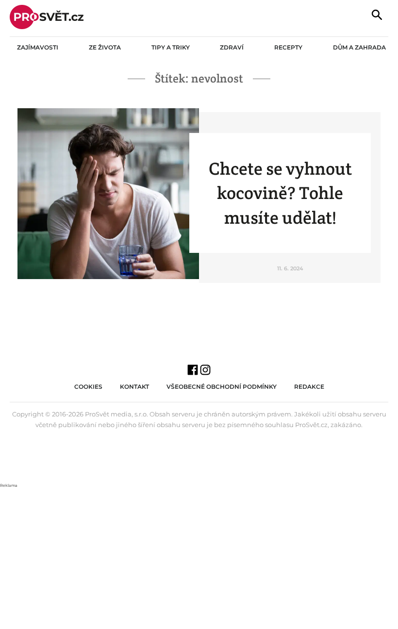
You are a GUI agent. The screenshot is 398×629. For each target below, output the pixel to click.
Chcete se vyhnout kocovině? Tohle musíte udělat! (280, 193)
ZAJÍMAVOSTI (37, 47)
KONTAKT (134, 386)
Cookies (88, 386)
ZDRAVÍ (232, 47)
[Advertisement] (199, 557)
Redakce (309, 386)
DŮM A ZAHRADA (359, 47)
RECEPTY (288, 47)
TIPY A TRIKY (170, 47)
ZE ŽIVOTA (105, 47)
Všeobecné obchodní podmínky (221, 386)
